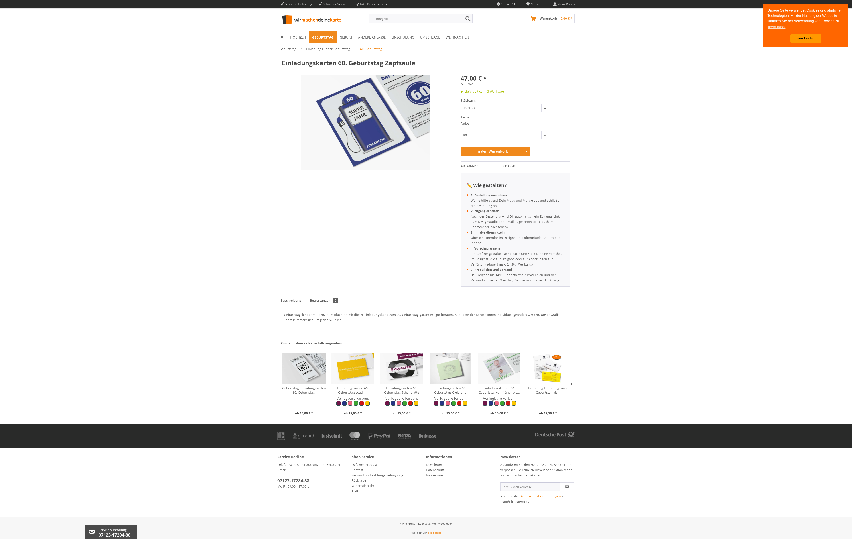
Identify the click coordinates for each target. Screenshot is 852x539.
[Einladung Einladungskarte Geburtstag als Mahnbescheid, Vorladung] (548, 368)
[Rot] (362, 404)
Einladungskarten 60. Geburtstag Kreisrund (450, 390)
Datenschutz (435, 470)
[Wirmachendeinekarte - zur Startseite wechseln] (311, 19)
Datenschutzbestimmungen (540, 496)
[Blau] (344, 404)
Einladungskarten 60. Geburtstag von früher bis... (499, 390)
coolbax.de (434, 533)
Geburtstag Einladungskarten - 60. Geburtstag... (304, 390)
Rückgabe (359, 480)
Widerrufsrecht (363, 486)
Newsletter (434, 464)
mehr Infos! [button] (776, 27)
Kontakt (357, 470)
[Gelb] (367, 404)
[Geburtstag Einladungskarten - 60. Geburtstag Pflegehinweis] (304, 368)
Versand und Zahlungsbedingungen (378, 475)
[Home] (281, 37)
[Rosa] (350, 404)
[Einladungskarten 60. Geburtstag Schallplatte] (401, 368)
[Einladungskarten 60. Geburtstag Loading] (353, 368)
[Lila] (339, 404)
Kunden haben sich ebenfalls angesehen (311, 343)
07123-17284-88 (293, 481)
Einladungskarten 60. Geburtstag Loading (353, 390)
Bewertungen (323, 300)
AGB (355, 491)
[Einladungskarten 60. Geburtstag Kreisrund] (450, 368)
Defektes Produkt (364, 464)
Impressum (434, 475)
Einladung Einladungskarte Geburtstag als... (548, 390)
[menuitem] (536, 4)
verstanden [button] (806, 38)
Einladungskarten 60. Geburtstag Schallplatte (401, 390)
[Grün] (356, 404)
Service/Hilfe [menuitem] (509, 4)
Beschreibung (291, 300)
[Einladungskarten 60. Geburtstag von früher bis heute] (499, 368)
